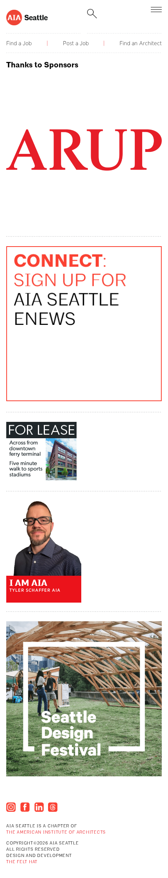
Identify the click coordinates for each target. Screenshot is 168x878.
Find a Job (19, 43)
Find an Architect (141, 43)
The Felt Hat (22, 862)
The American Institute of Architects (56, 832)
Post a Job (76, 43)
